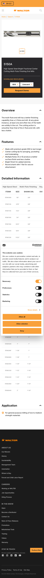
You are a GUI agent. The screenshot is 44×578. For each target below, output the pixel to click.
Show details (32, 310)
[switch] (38, 288)
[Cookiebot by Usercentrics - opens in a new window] (32, 245)
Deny (22, 331)
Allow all (22, 317)
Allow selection (22, 324)
